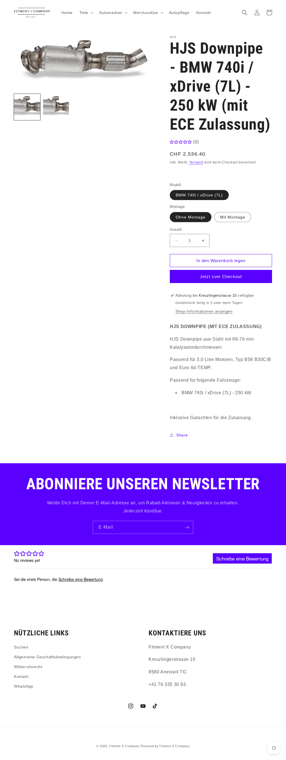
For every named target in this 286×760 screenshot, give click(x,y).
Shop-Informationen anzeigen (203, 311)
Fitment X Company (124, 746)
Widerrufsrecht (28, 666)
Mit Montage (232, 217)
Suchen (21, 647)
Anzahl (176, 229)
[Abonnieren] (187, 527)
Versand (196, 162)
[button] (86, 12)
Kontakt (21, 676)
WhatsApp (24, 686)
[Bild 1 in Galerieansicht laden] (27, 107)
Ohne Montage (191, 217)
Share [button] (182, 435)
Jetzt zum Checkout (221, 276)
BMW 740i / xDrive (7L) (199, 195)
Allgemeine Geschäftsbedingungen (47, 657)
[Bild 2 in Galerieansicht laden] (56, 107)
